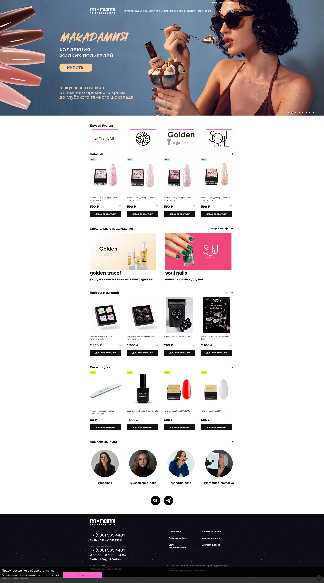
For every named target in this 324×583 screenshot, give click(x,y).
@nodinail (105, 483)
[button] (288, 112)
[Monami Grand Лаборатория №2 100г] (216, 315)
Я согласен (82, 575)
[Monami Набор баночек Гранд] (179, 315)
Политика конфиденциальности (15, 579)
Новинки (175, 11)
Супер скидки (161, 11)
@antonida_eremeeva (219, 483)
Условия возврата (211, 538)
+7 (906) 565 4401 (107, 535)
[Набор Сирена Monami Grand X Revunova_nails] (142, 315)
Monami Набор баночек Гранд (177, 336)
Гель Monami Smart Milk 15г (213, 411)
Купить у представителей (223, 3)
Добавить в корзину (105, 214)
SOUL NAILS (176, 273)
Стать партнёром (200, 11)
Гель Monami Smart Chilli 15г (177, 411)
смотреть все (217, 228)
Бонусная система (211, 544)
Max (124, 555)
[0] (232, 12)
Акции (185, 11)
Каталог (128, 11)
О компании (175, 531)
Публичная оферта (178, 538)
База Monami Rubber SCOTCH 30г (142, 411)
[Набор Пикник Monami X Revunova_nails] (105, 315)
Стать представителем (177, 546)
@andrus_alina (181, 483)
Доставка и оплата (211, 531)
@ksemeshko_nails (143, 483)
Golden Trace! (105, 273)
